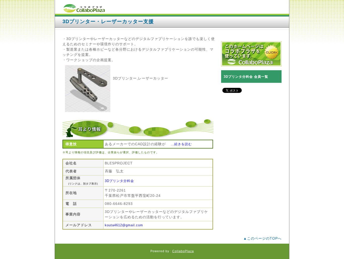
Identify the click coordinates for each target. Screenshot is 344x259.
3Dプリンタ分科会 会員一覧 (246, 77)
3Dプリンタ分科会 (119, 181)
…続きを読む (181, 144)
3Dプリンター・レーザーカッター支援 (108, 21)
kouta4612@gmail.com (124, 225)
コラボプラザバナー (251, 53)
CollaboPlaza (183, 251)
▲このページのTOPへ (262, 238)
